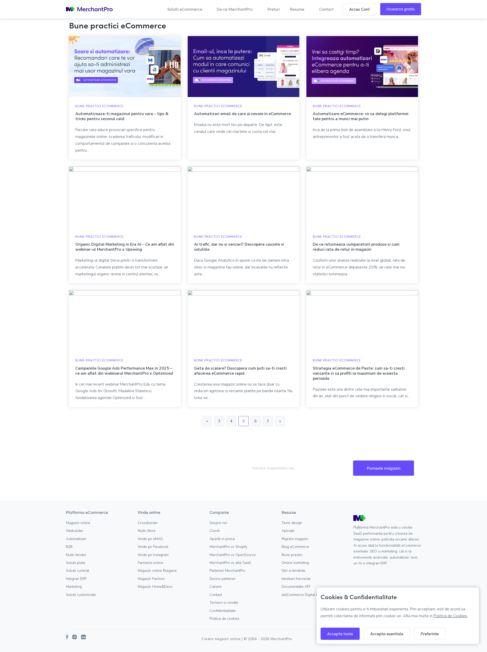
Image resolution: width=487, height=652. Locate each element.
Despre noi (218, 522)
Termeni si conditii (224, 602)
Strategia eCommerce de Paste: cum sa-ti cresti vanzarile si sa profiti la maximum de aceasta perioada (359, 373)
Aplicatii (288, 530)
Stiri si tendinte (293, 570)
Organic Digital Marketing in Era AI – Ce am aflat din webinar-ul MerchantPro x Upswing (124, 247)
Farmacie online (150, 562)
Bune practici (292, 554)
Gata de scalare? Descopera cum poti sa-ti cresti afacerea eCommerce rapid (240, 371)
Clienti (215, 530)
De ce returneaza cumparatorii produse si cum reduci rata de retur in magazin (356, 247)
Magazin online (78, 522)
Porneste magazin (384, 468)
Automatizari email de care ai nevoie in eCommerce (242, 113)
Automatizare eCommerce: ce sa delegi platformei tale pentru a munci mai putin (360, 116)
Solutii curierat (77, 570)
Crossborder (148, 522)
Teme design (292, 522)
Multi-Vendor (76, 554)
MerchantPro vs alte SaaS (230, 562)
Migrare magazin (295, 538)
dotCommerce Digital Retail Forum (309, 594)
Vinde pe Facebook (153, 546)
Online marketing (295, 562)
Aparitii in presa (222, 538)
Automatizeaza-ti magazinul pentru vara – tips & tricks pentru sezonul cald (121, 116)
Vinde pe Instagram (153, 554)
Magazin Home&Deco (155, 586)
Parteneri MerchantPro (227, 570)
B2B (69, 546)
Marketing (74, 586)
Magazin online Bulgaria (157, 570)
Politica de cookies (224, 618)
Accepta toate (340, 633)
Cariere (215, 586)
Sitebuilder (74, 530)
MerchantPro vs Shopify (228, 546)
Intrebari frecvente (296, 578)
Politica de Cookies (450, 616)
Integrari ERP (76, 578)
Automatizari (76, 538)
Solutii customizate (81, 594)
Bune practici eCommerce (99, 106)
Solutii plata (75, 562)
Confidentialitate (223, 610)
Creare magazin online (221, 639)
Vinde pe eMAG (150, 538)
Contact (216, 594)
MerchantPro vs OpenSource (233, 554)
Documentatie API (296, 586)
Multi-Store (146, 530)
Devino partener (222, 578)
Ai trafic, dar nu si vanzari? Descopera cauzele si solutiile (239, 247)
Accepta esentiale (386, 633)
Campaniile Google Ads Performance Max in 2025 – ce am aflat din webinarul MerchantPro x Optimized (124, 371)
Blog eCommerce (295, 546)
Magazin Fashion (151, 578)
